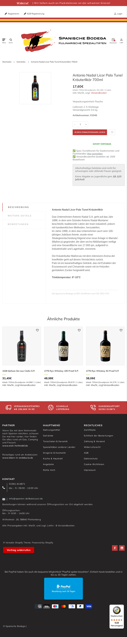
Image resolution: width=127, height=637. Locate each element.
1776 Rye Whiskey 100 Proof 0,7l (61, 371)
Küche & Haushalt (53, 458)
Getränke (21, 62)
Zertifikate (90, 429)
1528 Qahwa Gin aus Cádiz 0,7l (18, 371)
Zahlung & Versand (94, 441)
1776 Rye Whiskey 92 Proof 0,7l (102, 371)
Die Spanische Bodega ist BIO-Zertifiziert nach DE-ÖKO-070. (80, 293)
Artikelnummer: (81, 115)
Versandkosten (99, 92)
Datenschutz (91, 458)
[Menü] (122, 606)
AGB (86, 452)
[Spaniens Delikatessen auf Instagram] (122, 548)
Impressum (90, 470)
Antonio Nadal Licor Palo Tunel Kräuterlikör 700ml (54, 62)
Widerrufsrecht (92, 447)
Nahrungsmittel (51, 429)
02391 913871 (107, 409)
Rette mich (49, 470)
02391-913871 (17, 484)
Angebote (48, 464)
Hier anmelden (95, 153)
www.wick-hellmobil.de (15, 445)
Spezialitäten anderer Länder (59, 447)
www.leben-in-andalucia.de (17, 457)
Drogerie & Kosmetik (54, 452)
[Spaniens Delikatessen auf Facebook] (115, 548)
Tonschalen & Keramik (55, 441)
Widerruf (22, 3)
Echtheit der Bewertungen (98, 435)
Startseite (6, 62)
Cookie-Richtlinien (94, 464)
